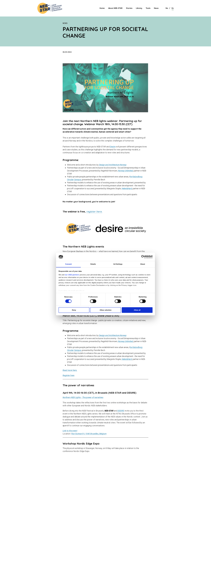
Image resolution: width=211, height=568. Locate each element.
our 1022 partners (72, 275)
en (173, 8)
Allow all (137, 310)
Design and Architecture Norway (112, 165)
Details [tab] (93, 264)
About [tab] (142, 264)
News (156, 8)
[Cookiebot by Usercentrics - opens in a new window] (143, 256)
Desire (113, 146)
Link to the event (70, 431)
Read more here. (70, 370)
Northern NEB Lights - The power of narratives (83, 397)
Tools (148, 8)
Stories (129, 8)
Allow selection (105, 310)
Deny (74, 310)
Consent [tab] (68, 264)
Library (139, 8)
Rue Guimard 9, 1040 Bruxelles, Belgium (89, 434)
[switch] (93, 301)
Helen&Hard (127, 188)
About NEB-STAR (115, 8)
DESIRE (121, 411)
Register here (68, 375)
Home (102, 8)
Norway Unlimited (125, 171)
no (167, 8)
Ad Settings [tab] (117, 264)
